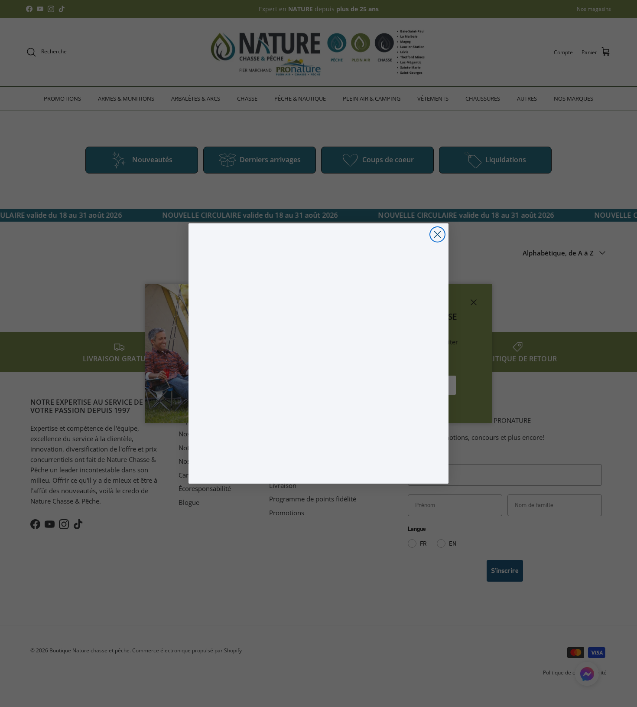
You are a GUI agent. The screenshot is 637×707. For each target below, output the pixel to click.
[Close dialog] (437, 234)
